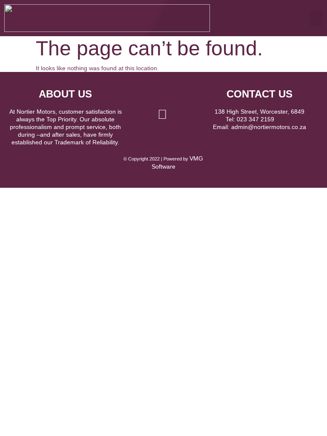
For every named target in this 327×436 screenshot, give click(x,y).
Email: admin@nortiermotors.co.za (259, 126)
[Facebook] (162, 114)
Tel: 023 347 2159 (259, 119)
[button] (316, 18)
